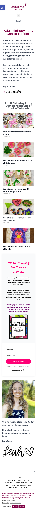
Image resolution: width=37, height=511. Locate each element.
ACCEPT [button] (22, 506)
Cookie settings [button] (7, 507)
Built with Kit (18, 370)
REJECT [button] (15, 506)
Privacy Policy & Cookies (8, 500)
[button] (2, 7)
